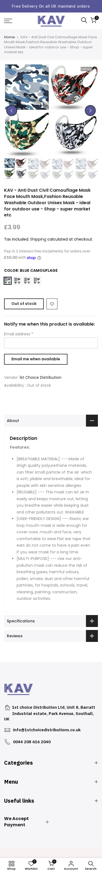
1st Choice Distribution (40, 377)
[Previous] (11, 110)
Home (9, 37)
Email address (18, 334)
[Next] (90, 110)
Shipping (38, 239)
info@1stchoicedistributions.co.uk (47, 729)
